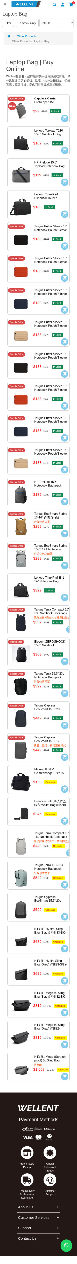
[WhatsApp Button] (66, 1245)
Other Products (27, 36)
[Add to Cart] (64, 118)
